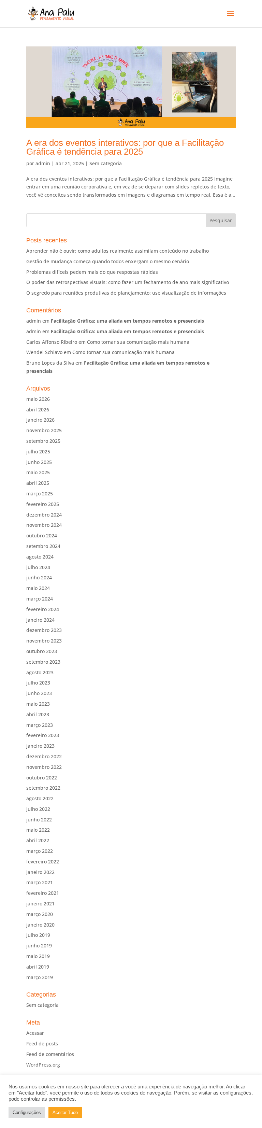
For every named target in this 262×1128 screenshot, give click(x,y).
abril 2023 (37, 714)
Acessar (35, 1033)
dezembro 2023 (44, 630)
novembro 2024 (44, 525)
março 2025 (39, 493)
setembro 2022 (43, 788)
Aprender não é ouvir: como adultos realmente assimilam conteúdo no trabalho (117, 251)
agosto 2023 (40, 672)
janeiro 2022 (40, 872)
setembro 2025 (43, 441)
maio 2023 (38, 704)
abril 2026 (37, 409)
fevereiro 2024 (42, 609)
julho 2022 (38, 809)
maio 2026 (38, 399)
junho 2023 (39, 693)
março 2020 (39, 914)
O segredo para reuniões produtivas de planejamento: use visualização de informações (126, 293)
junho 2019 (39, 945)
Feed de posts (42, 1043)
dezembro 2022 (44, 756)
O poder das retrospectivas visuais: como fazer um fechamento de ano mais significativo (127, 282)
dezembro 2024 (44, 514)
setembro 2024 (43, 546)
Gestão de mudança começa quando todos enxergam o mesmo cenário (107, 261)
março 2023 (39, 725)
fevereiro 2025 (42, 504)
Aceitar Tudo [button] (65, 1112)
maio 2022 (38, 830)
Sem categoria (105, 163)
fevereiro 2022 (42, 861)
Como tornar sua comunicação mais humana (138, 342)
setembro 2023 (43, 662)
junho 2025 (39, 462)
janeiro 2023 (40, 746)
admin (42, 163)
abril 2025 (37, 483)
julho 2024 (38, 567)
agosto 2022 (40, 798)
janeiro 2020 (40, 924)
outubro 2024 (41, 535)
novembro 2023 (44, 640)
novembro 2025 (44, 430)
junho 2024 (39, 577)
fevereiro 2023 (42, 735)
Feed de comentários (50, 1054)
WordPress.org (43, 1064)
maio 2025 (38, 472)
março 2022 (39, 851)
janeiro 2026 (40, 420)
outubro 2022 (41, 777)
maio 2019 (38, 956)
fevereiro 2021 (42, 893)
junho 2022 (39, 819)
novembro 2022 (44, 767)
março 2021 (39, 882)
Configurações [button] (27, 1112)
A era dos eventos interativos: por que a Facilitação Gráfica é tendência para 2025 (125, 147)
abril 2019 (37, 966)
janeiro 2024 (40, 620)
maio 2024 (38, 588)
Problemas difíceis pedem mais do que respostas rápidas (92, 272)
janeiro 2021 (40, 903)
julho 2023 (38, 682)
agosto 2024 (40, 556)
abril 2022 (37, 840)
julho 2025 (38, 451)
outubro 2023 (41, 651)
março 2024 (39, 598)
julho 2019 (38, 935)
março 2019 (39, 977)
